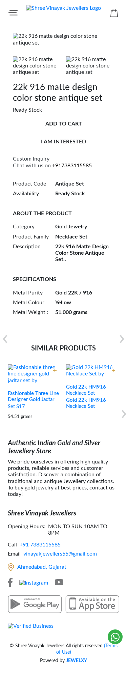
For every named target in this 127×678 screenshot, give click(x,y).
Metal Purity (28, 292)
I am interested (63, 141)
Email (14, 554)
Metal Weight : (30, 312)
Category (24, 226)
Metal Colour (28, 302)
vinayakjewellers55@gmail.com (60, 554)
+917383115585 (72, 165)
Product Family (31, 236)
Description (27, 246)
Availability (26, 193)
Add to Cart (63, 123)
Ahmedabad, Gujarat (41, 567)
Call (12, 544)
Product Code (29, 184)
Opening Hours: (26, 526)
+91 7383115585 (40, 544)
